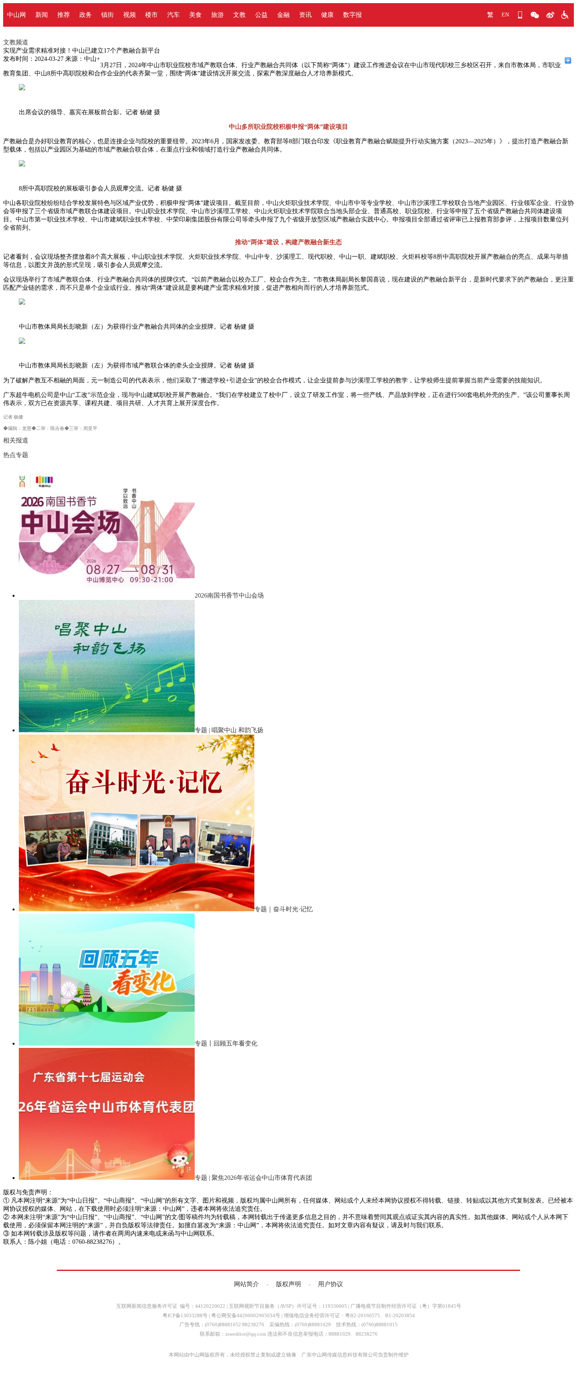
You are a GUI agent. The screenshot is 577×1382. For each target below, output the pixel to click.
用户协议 (330, 1284)
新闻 (41, 14)
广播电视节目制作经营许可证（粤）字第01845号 (406, 1306)
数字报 (352, 14)
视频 (129, 14)
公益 (261, 14)
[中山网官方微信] (535, 15)
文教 (239, 14)
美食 (195, 14)
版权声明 (288, 1284)
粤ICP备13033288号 (185, 1315)
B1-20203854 (400, 1315)
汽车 (173, 14)
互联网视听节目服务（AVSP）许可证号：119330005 (288, 1306)
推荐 (63, 14)
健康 (327, 14)
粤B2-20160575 (362, 1315)
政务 (85, 14)
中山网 (16, 14)
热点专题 (15, 455)
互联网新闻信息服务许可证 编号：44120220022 (170, 1306)
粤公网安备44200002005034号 (245, 1315)
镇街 (107, 14)
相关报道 (15, 440)
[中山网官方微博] (550, 15)
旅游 (217, 14)
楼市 (151, 14)
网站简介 (246, 1284)
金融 (283, 14)
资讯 (305, 14)
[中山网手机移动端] (520, 15)
